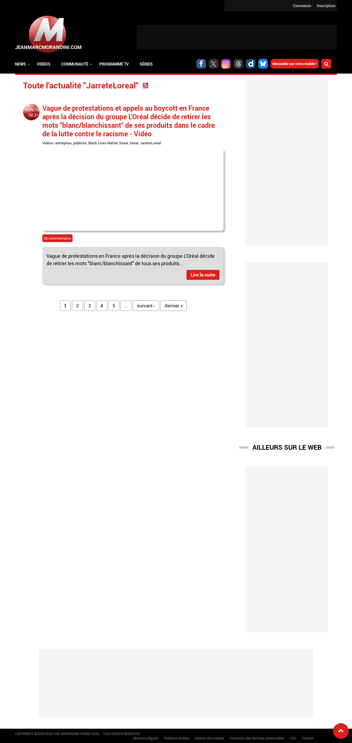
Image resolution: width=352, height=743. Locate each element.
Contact (308, 738)
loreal (134, 142)
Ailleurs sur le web (286, 447)
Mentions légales (145, 738)
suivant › (146, 305)
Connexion (302, 5)
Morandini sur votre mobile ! (295, 63)
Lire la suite (203, 275)
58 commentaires (57, 238)
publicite (80, 142)
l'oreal (123, 142)
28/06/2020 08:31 (33, 112)
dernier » (173, 305)
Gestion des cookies (209, 738)
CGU (293, 738)
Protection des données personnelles (257, 738)
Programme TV (114, 64)
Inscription (326, 5)
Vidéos (43, 64)
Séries (146, 64)
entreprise (64, 142)
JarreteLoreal (150, 142)
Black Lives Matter (103, 142)
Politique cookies (176, 738)
